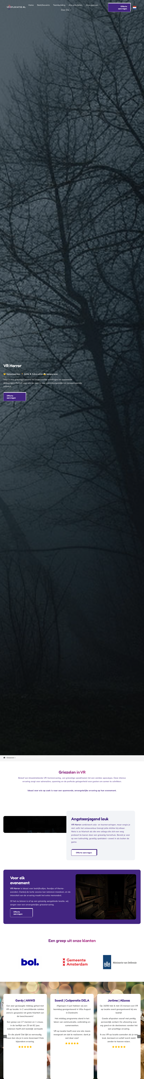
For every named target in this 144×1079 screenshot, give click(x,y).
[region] (72, 962)
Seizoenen (10, 758)
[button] (119, 7)
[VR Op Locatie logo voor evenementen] (16, 5)
